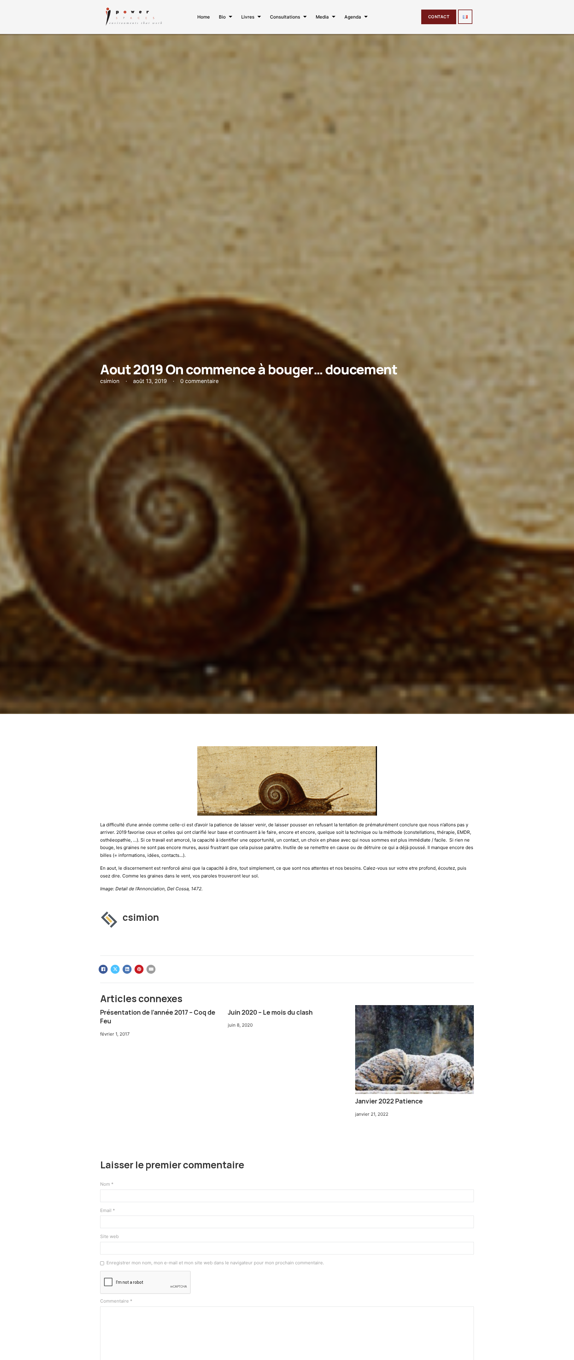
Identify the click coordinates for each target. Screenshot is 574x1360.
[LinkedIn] (127, 969)
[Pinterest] (139, 969)
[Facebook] (103, 969)
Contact (438, 16)
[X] (115, 969)
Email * (107, 1210)
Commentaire (116, 1301)
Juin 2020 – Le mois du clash (270, 1012)
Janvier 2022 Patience (389, 1101)
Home (203, 17)
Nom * (107, 1184)
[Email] (150, 969)
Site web (109, 1236)
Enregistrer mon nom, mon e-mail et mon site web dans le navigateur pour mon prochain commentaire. (215, 1263)
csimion (141, 917)
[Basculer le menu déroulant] (230, 16)
